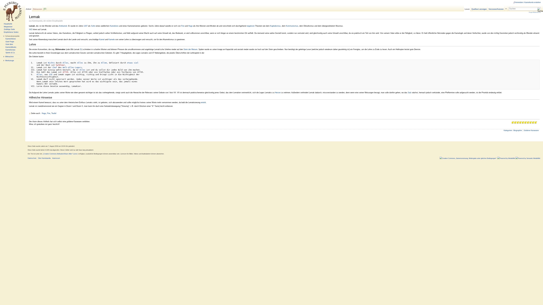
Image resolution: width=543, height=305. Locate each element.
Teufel (53, 113)
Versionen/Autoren (496, 9)
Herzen (278, 92)
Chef (54, 67)
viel (136, 63)
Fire (182, 26)
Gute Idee (9, 44)
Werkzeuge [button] (9, 61)
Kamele (111, 39)
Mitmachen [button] (9, 57)
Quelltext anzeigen (479, 9)
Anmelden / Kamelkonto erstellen (528, 2)
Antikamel (63, 26)
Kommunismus (292, 26)
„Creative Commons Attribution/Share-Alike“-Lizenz (60, 154)
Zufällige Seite (9, 29)
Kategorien (508, 130)
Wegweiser (8, 27)
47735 (65, 72)
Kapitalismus (275, 26)
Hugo (190, 26)
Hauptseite (8, 24)
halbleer (60, 65)
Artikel (28, 9)
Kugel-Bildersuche (535, 12)
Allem (104, 63)
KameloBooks (11, 47)
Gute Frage (10, 42)
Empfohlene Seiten (11, 32)
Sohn (93, 26)
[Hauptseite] (12, 11)
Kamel (101, 39)
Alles (65, 63)
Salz (409, 92)
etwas (130, 63)
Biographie (517, 130)
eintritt (203, 102)
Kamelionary (10, 50)
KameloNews (11, 39)
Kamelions (114, 26)
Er (81, 49)
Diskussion (37, 9)
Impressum (56, 158)
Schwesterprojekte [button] (12, 36)
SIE (30, 29)
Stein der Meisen (190, 49)
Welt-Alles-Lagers (72, 67)
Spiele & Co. (10, 53)
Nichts (51, 63)
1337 (86, 26)
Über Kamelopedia (44, 158)
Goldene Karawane (531, 130)
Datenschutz (32, 158)
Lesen (467, 9)
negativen (251, 26)
